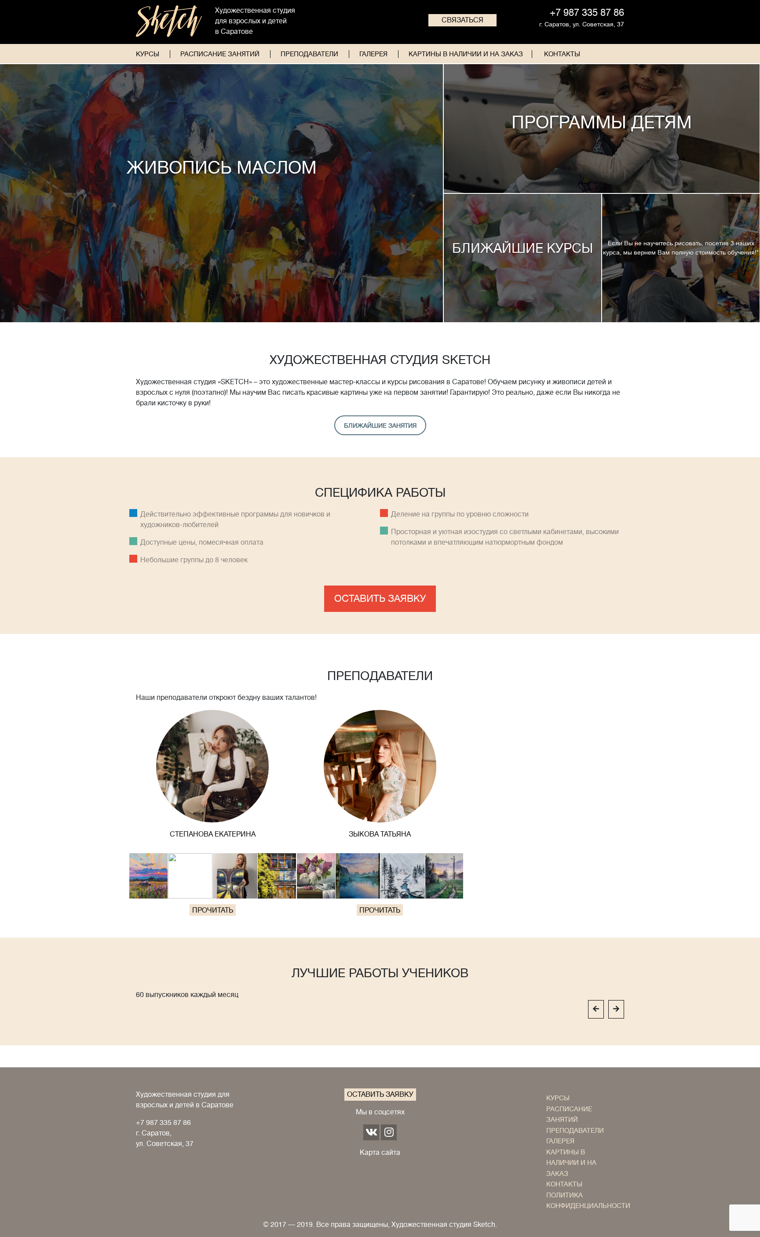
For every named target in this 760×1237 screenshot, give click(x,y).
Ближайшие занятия (380, 425)
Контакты (562, 54)
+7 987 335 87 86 (163, 1123)
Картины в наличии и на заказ (466, 54)
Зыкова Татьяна (380, 834)
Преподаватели (309, 54)
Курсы (147, 54)
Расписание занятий (219, 54)
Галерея (373, 54)
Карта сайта (380, 1153)
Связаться (462, 20)
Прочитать (212, 910)
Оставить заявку (380, 598)
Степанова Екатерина (213, 834)
